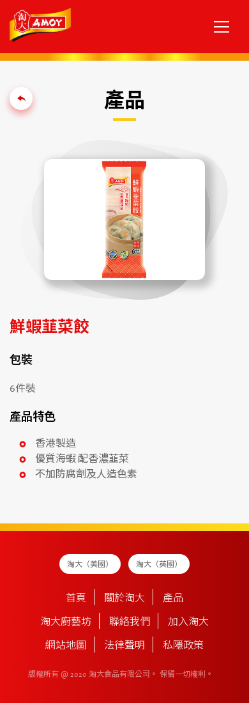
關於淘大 (124, 599)
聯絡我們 (129, 622)
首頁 (76, 599)
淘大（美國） (90, 565)
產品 (173, 599)
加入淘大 (188, 622)
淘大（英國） (159, 565)
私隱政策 (183, 646)
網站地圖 (65, 646)
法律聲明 (124, 646)
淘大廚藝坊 (65, 622)
